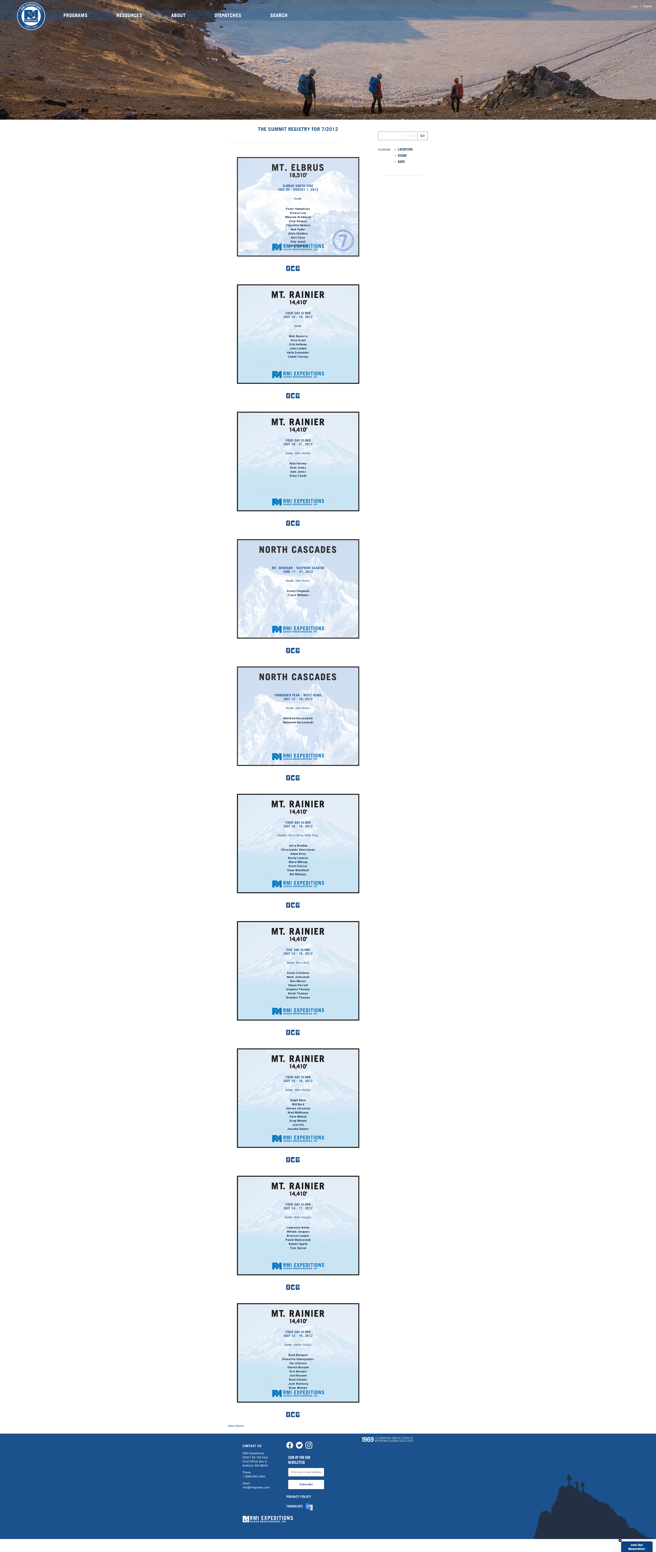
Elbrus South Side (298, 160)
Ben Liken (302, 962)
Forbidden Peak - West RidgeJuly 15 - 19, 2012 (298, 697)
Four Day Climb (298, 287)
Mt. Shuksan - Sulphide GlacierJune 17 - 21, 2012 (298, 570)
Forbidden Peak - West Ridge (298, 669)
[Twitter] (299, 1445)
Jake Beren (302, 580)
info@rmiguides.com (256, 1487)
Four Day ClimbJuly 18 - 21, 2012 (298, 442)
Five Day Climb (298, 924)
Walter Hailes (302, 1344)
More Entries (236, 1426)
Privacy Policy (298, 1497)
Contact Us (252, 1446)
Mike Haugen (302, 1217)
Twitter (294, 268)
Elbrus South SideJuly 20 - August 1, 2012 (298, 188)
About (178, 15)
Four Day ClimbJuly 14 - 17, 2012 (298, 1206)
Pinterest (298, 268)
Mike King (311, 835)
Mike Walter (302, 453)
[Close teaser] (620, 1540)
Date (401, 162)
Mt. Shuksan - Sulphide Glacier (298, 542)
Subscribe (306, 1484)
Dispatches (228, 15)
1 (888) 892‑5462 (254, 1476)
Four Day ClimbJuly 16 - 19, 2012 (298, 315)
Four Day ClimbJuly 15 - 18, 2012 (298, 1079)
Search (279, 15)
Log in (635, 6)
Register (648, 6)
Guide (402, 155)
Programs (75, 15)
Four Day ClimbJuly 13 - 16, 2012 (298, 1334)
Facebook (288, 268)
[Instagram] (308, 1445)
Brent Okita (296, 835)
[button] (637, 1546)
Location (405, 149)
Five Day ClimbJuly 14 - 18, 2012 (298, 952)
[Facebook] (289, 1445)
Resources (129, 15)
